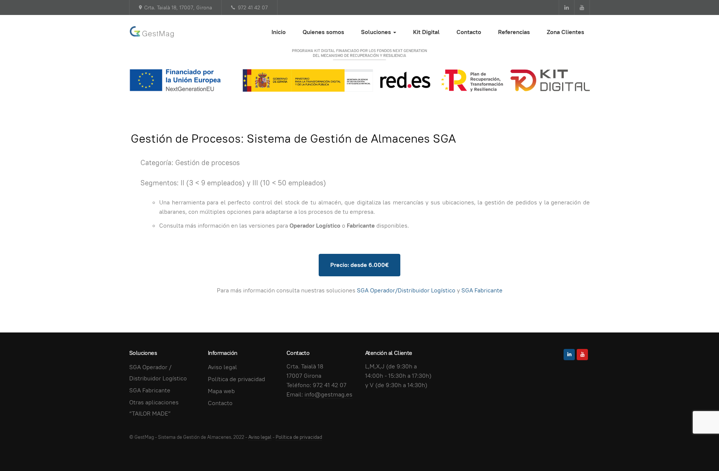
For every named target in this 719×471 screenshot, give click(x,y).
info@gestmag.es (328, 394)
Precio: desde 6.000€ (359, 265)
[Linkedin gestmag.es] (566, 7)
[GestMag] (152, 31)
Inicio (278, 32)
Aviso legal (222, 367)
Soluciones (376, 32)
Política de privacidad (236, 379)
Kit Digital (426, 32)
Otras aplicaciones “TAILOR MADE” (154, 407)
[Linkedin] (569, 354)
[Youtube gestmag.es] (581, 7)
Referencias (514, 32)
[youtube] (582, 354)
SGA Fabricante (482, 290)
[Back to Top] (696, 448)
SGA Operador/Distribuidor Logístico (406, 290)
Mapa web (221, 391)
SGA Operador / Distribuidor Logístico (158, 372)
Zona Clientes (565, 32)
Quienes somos (323, 32)
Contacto (468, 32)
